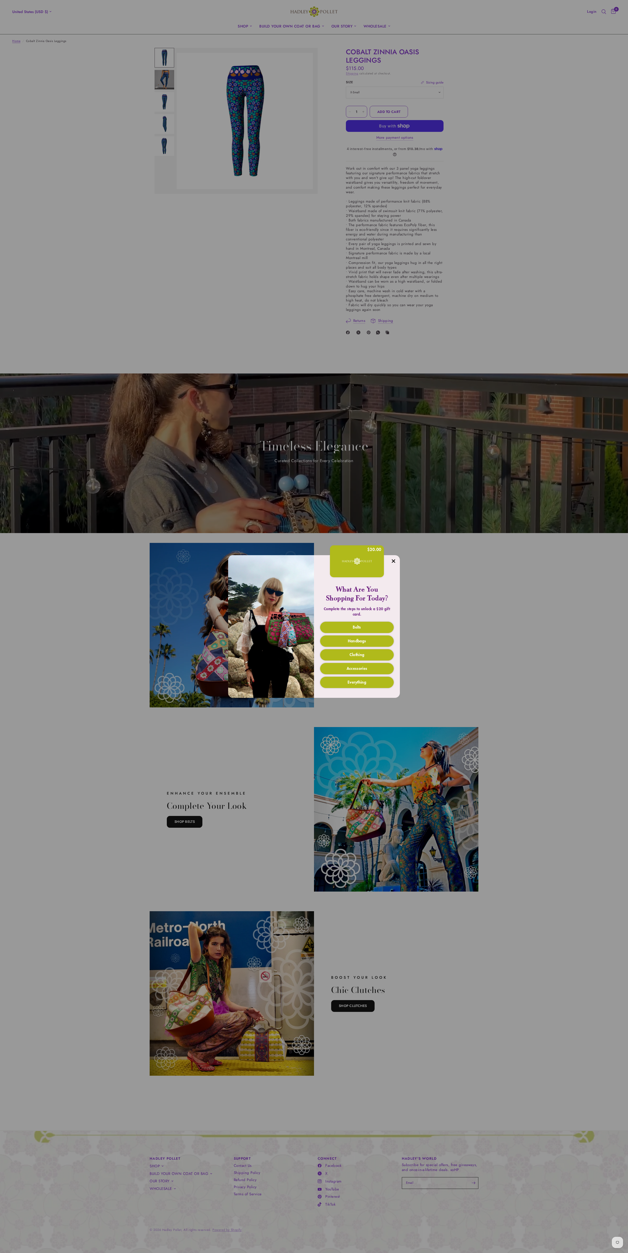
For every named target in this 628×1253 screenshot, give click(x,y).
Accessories (357, 668)
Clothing (357, 654)
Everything (357, 682)
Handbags (357, 641)
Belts (357, 627)
